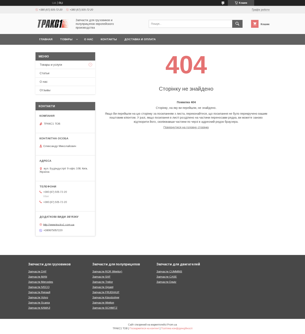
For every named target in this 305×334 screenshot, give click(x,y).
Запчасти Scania (39, 302)
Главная (45, 39)
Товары (66, 39)
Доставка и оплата (140, 39)
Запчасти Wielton (103, 302)
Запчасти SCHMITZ (104, 307)
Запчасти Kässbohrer (105, 297)
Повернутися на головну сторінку (186, 127)
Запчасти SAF (101, 276)
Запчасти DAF (37, 271)
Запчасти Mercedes (40, 281)
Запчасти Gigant (102, 287)
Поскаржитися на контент (144, 328)
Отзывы (45, 90)
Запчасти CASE (166, 276)
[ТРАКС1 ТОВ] (53, 28)
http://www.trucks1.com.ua (58, 224)
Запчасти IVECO (39, 287)
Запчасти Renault (39, 292)
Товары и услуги (51, 64)
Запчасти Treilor (102, 281)
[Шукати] (237, 24)
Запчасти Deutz (166, 281)
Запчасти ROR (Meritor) (107, 271)
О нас (88, 39)
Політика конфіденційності (177, 328)
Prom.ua (172, 324)
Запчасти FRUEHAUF (106, 292)
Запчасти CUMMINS (169, 271)
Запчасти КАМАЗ (39, 307)
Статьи (44, 73)
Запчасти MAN (37, 276)
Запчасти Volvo (38, 297)
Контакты (109, 39)
